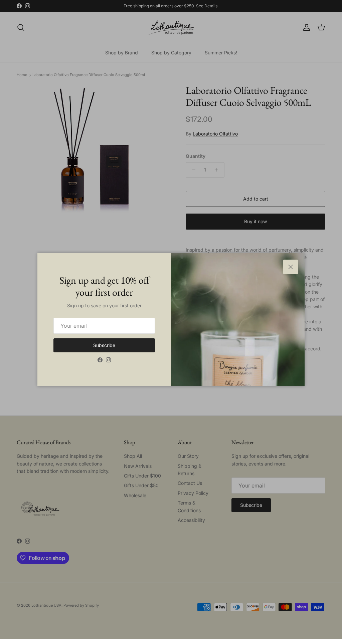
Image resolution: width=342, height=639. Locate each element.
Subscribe (104, 345)
